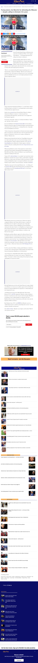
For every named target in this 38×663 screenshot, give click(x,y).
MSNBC (19, 303)
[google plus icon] (6, 585)
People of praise (24, 577)
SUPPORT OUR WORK (25, 4)
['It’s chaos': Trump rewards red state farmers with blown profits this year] (2, 639)
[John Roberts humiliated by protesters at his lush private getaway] (32, 466)
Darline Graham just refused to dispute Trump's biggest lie (10, 484)
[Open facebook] (3, 585)
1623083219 (17, 91)
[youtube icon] (9, 585)
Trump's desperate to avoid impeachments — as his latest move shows (12, 457)
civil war (13, 576)
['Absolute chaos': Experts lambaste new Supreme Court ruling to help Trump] (32, 472)
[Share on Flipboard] (2, 34)
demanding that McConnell (19, 168)
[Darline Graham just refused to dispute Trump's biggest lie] (32, 486)
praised (12, 112)
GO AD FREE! (18, 4)
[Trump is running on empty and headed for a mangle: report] (4, 569)
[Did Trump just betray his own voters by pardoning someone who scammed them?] (11, 351)
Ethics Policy (20, 3)
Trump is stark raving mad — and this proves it (15, 538)
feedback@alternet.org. (26, 345)
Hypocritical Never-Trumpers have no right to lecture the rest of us (19, 531)
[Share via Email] (8, 34)
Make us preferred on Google (19, 33)
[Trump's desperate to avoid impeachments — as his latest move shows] (32, 459)
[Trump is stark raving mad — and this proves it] (4, 540)
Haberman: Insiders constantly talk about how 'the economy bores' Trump (13, 477)
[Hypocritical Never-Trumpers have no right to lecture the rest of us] (4, 533)
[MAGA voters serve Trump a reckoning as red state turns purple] (4, 374)
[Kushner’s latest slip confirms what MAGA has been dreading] (4, 562)
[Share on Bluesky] (12, 34)
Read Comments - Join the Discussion (19, 359)
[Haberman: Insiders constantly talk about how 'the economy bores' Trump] (32, 479)
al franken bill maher (18, 577)
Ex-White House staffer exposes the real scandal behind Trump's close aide (11, 606)
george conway (3, 576)
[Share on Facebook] (4, 34)
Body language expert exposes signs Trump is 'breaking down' (18, 517)
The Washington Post (27, 243)
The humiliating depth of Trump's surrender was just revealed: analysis (12, 491)
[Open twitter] (4, 585)
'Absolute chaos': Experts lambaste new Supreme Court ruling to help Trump (13, 470)
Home (2, 6)
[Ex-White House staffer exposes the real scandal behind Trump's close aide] (4, 504)
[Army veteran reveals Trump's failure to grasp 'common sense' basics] (4, 548)
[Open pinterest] (8, 585)
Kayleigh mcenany (18, 576)
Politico (31, 162)
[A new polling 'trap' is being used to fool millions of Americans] (4, 555)
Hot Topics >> (9, 3)
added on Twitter (10, 308)
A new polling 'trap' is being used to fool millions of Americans (18, 553)
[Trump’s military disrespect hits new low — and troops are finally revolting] (4, 512)
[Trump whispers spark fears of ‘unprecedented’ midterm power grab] (4, 390)
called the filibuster (14, 156)
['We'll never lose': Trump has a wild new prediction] (4, 526)
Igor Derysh (7, 30)
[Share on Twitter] (6, 34)
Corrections (14, 3)
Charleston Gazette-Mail (20, 123)
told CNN (13, 294)
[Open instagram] (7, 585)
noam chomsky (8, 576)
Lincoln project (12, 577)
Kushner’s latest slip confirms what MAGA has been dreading (18, 560)
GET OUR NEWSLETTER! (29, 3)
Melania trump (23, 576)
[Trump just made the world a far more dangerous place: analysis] (2, 621)
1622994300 (17, 271)
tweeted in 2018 (9, 166)
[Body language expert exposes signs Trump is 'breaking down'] (4, 519)
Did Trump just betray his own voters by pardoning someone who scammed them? (25, 350)
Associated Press (14, 240)
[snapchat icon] (11, 585)
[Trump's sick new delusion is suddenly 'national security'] (4, 382)
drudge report (29, 576)
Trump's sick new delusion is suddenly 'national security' (18, 379)
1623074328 (17, 195)
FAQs (24, 3)
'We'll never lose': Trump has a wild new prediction (16, 524)
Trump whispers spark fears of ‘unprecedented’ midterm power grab (19, 387)
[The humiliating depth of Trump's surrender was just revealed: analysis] (32, 493)
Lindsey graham (6, 577)
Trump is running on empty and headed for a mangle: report (18, 567)
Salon (10, 30)
